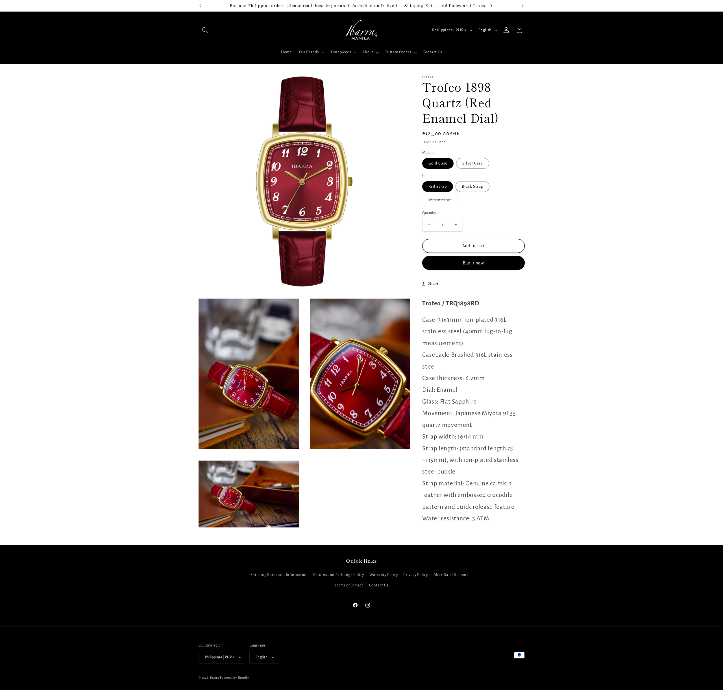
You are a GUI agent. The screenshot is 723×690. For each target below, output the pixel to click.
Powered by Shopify (234, 677)
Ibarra (214, 677)
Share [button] (433, 283)
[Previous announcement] (200, 5)
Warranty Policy (383, 575)
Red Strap (437, 186)
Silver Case (472, 163)
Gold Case (437, 163)
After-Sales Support (451, 575)
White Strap (443, 201)
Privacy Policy (415, 575)
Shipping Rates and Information (279, 575)
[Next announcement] (523, 5)
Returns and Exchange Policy (338, 575)
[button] (205, 30)
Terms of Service (349, 585)
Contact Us (378, 585)
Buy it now (473, 262)
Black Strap (473, 186)
